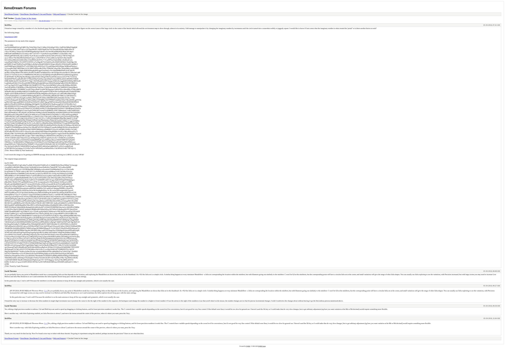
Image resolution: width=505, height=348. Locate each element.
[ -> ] (46, 291)
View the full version (44, 20)
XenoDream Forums (20, 8)
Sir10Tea (8, 25)
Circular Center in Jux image (25, 18)
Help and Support (59, 14)
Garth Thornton (11, 271)
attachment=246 (11, 37)
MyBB (248, 346)
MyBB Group (262, 346)
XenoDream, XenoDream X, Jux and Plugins (36, 14)
